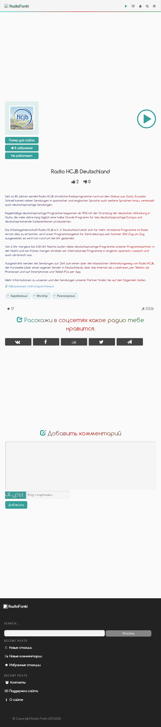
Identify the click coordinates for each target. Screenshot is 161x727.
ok (74, 342)
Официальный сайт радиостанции (31, 286)
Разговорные (66, 295)
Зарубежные (19, 295)
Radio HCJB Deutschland (80, 171)
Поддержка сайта (23, 691)
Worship (43, 295)
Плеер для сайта (22, 140)
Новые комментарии (25, 656)
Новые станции (20, 648)
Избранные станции (25, 665)
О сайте (16, 699)
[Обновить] (15, 495)
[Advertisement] (80, 50)
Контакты (17, 682)
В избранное (23, 148)
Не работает (21, 156)
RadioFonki (18, 6)
